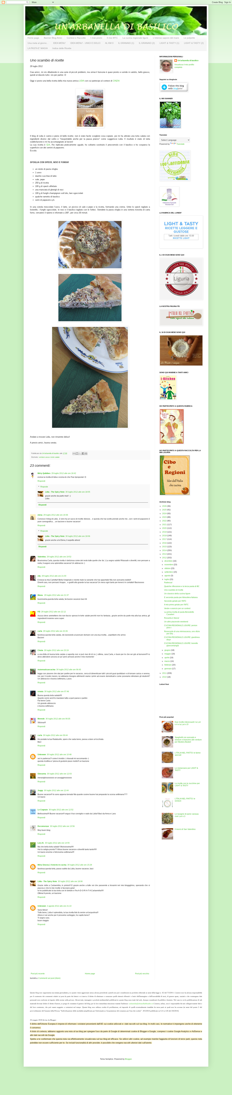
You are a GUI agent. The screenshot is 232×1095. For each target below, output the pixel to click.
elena (40, 515)
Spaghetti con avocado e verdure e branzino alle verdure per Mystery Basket (188, 739)
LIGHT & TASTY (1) (169, 43)
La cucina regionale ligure (135, 38)
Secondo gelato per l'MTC (175, 601)
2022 (164, 521)
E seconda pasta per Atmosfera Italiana (181, 597)
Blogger (128, 1059)
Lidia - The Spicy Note (55, 492)
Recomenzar (43, 826)
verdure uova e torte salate (49, 457)
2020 (164, 528)
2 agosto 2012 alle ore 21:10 (59, 906)
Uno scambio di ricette (173, 590)
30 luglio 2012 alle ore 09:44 (55, 735)
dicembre (168, 561)
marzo (167, 661)
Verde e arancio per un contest (177, 608)
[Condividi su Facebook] (83, 453)
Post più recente (38, 974)
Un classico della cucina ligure (177, 594)
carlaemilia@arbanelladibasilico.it (141, 1004)
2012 (164, 558)
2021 (164, 524)
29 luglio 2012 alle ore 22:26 (55, 631)
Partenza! (168, 582)
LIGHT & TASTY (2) (194, 43)
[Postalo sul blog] (77, 453)
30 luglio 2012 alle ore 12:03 (59, 774)
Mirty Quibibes (44, 473)
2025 (164, 510)
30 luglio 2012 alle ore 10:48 (59, 754)
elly (39, 576)
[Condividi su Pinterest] (86, 453)
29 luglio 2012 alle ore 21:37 (56, 595)
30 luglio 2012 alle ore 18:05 (77, 492)
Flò (39, 612)
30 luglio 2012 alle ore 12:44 (56, 790)
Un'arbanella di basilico (188, 60)
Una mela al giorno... (38, 43)
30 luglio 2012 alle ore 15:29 (79, 865)
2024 (164, 513)
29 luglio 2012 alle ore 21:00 (54, 576)
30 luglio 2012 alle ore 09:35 (58, 719)
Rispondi (41, 481)
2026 (164, 506)
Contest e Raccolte (76, 38)
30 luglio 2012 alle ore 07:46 (56, 691)
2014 (164, 550)
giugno (167, 650)
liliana (40, 595)
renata (40, 691)
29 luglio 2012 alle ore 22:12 (53, 612)
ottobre (167, 568)
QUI (48, 145)
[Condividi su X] (80, 453)
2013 (164, 554)
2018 (164, 535)
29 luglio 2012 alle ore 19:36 (55, 515)
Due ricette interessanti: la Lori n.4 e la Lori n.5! (188, 723)
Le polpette (189, 38)
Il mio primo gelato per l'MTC (176, 605)
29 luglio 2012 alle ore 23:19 (56, 650)
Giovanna (42, 774)
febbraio (168, 665)
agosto (167, 576)
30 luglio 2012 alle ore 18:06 (77, 536)
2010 (164, 677)
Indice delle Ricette (61, 48)
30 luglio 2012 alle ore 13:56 (62, 826)
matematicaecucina (46, 669)
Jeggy (40, 790)
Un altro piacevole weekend (176, 622)
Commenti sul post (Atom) (49, 978)
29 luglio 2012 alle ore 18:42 (63, 473)
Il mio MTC (112, 38)
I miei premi (96, 38)
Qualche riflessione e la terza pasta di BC (181, 586)
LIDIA (81, 81)
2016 (164, 543)
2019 (164, 532)
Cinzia (40, 650)
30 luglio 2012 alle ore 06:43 (68, 669)
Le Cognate (43, 810)
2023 (164, 517)
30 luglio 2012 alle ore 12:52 (61, 810)
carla (40, 631)
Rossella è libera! (171, 618)
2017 (164, 539)
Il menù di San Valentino (185, 829)
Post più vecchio (142, 974)
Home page (33, 38)
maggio (167, 654)
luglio (167, 579)
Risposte (44, 487)
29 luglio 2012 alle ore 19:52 (59, 557)
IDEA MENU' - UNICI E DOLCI (85, 43)
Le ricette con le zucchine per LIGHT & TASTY (187, 784)
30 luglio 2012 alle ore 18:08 (70, 881)
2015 (164, 547)
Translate (180, 144)
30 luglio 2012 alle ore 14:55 (57, 843)
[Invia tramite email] (74, 453)
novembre (169, 564)
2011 (164, 673)
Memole (41, 719)
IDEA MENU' (59, 43)
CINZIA (116, 81)
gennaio (168, 669)
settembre (168, 572)
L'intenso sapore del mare (166, 38)
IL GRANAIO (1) (126, 43)
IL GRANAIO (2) (147, 43)
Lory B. (41, 843)
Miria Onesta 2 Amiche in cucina (52, 865)
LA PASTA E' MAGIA (38, 48)
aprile (167, 657)
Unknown (42, 754)
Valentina (42, 557)
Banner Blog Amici (53, 38)
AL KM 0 (109, 43)
